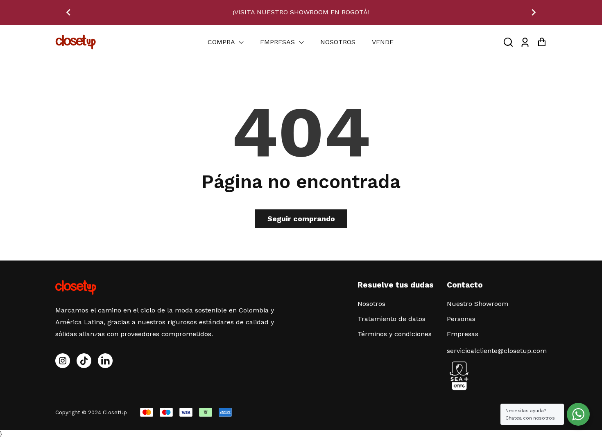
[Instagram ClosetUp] (62, 360)
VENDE (383, 42)
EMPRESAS (278, 42)
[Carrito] (541, 42)
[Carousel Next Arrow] (533, 12)
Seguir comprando (301, 218)
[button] (508, 42)
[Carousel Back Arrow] (68, 12)
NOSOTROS (337, 42)
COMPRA (222, 42)
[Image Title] (84, 360)
